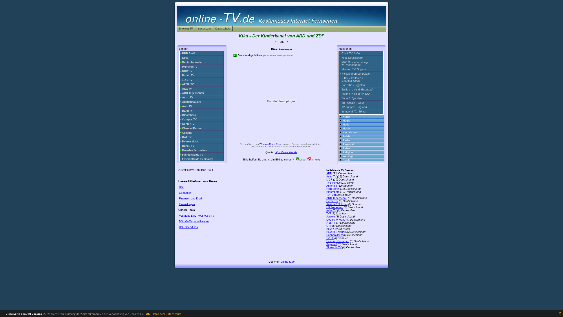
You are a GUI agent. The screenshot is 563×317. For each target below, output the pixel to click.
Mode (346, 124)
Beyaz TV (332, 228)
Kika (352, 57)
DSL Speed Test (188, 227)
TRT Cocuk (353, 102)
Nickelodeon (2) (356, 73)
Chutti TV (351, 53)
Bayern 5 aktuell (336, 232)
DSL (181, 187)
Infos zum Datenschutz (167, 314)
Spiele (346, 160)
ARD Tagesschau (336, 198)
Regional (348, 144)
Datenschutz (222, 28)
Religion (348, 152)
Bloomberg (333, 192)
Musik (346, 128)
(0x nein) (315, 159)
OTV (329, 225)
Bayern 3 (331, 244)
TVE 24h (331, 195)
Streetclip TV (334, 247)
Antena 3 (331, 185)
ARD (329, 173)
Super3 (352, 98)
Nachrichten (350, 132)
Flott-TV (331, 222)
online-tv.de (288, 261)
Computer (185, 192)
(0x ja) (302, 159)
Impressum (204, 28)
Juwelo (330, 216)
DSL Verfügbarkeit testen (194, 221)
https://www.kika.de (286, 152)
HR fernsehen (334, 207)
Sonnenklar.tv (334, 235)
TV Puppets (354, 107)
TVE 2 (330, 238)
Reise (346, 148)
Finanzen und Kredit (191, 198)
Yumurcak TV (354, 111)
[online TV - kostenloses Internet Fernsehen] (281, 24)
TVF (328, 213)
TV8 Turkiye (333, 182)
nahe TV (331, 210)
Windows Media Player (271, 144)
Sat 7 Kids (353, 85)
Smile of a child (357, 89)
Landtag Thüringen (337, 241)
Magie (346, 120)
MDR (329, 179)
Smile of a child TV (356, 94)
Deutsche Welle (335, 219)
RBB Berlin (333, 188)
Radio (346, 140)
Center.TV (332, 201)
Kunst (346, 116)
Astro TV (331, 176)
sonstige (348, 156)
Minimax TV (354, 69)
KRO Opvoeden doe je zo (355, 63)
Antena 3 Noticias (336, 204)
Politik (346, 136)
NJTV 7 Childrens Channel (352, 79)
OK (148, 314)
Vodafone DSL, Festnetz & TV (196, 215)
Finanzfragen (187, 204)
